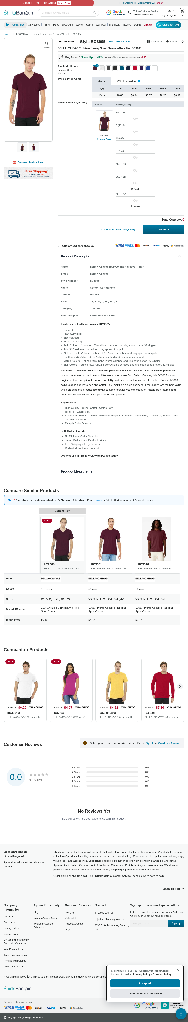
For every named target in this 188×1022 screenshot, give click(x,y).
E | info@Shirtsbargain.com (109, 919)
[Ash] (101, 68)
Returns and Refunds (15, 960)
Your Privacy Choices (15, 949)
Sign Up (176, 923)
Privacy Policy (11, 928)
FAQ (67, 929)
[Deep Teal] (121, 68)
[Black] (115, 68)
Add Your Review (119, 41)
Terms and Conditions (15, 955)
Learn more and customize (145, 993)
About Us (9, 916)
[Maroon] (95, 68)
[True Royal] (148, 68)
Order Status (71, 918)
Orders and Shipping (14, 966)
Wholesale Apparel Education (43, 925)
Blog (36, 912)
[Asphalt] (108, 68)
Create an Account (169, 743)
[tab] (101, 81)
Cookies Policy (162, 974)
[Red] (135, 68)
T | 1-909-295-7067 (105, 912)
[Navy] (128, 68)
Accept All (145, 983)
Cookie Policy (11, 934)
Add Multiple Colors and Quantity (118, 229)
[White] (154, 68)
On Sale (148, 25)
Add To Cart (163, 229)
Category (69, 912)
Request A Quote (74, 923)
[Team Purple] (141, 68)
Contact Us (10, 922)
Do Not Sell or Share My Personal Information (17, 941)
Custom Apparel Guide (45, 918)
